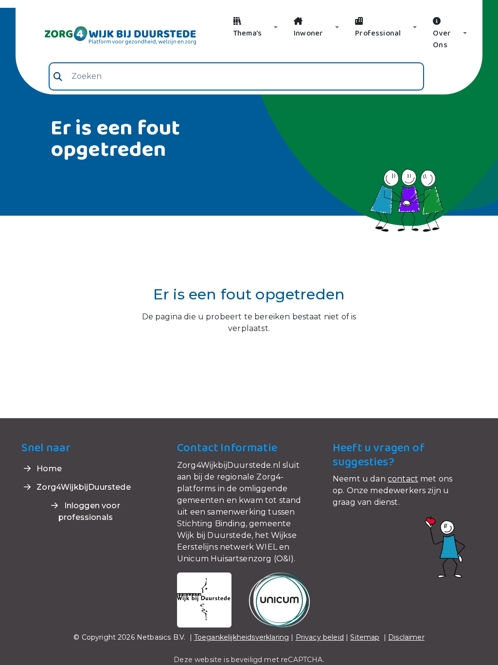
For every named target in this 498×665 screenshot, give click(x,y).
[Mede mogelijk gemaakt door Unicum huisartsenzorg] (279, 599)
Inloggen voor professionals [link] (89, 511)
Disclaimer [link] (406, 637)
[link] (108, 34)
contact (403, 478)
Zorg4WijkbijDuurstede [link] (83, 487)
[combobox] (236, 76)
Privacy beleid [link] (320, 637)
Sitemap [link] (364, 637)
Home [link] (48, 468)
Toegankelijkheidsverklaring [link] (241, 637)
